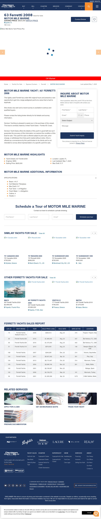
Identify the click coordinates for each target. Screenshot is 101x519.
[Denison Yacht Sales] (11, 454)
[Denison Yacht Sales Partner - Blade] (73, 442)
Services (56, 6)
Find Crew (67, 459)
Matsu (79, 300)
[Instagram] (13, 485)
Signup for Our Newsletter (87, 485)
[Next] (98, 52)
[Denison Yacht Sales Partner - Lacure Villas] (58, 442)
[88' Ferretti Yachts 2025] (38, 289)
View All (42, 233)
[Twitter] (25, 485)
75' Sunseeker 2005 (60, 256)
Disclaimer (60, 484)
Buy (23, 6)
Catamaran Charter (43, 459)
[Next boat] (95, 233)
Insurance (77, 459)
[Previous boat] (92, 233)
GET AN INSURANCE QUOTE (47, 407)
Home (6, 84)
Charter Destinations (43, 467)
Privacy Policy (80, 143)
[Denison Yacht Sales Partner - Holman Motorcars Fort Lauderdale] (42, 442)
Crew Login (67, 462)
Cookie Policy (51, 484)
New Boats (30, 459)
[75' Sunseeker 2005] (62, 245)
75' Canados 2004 (11, 256)
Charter (44, 6)
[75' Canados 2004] (14, 245)
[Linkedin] (17, 485)
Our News (89, 462)
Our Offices (90, 459)
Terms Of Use (42, 484)
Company (68, 6)
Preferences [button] (28, 514)
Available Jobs (68, 456)
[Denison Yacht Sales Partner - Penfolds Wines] (27, 442)
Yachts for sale (17, 84)
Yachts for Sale (31, 456)
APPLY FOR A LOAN (12, 407)
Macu (6, 300)
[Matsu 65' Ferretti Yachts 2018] (86, 289)
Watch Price (32, 21)
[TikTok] (21, 485)
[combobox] (80, 115)
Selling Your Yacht (80, 462)
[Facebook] (10, 485)
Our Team (89, 465)
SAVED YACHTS (95, 1)
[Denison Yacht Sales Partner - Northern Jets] (12, 442)
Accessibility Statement (37, 486)
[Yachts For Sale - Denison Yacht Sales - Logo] (7, 6)
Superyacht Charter (43, 456)
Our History (90, 456)
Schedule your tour (86, 217)
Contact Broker (80, 19)
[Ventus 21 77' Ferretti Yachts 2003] (62, 289)
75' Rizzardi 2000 (35, 256)
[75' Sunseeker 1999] (86, 245)
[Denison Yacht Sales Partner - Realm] (89, 442)
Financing (78, 456)
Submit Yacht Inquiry (77, 135)
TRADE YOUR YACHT (76, 407)
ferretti (43, 84)
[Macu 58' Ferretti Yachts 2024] (14, 289)
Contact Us (90, 468)
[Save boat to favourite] (94, 19)
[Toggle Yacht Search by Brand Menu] (89, 6)
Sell (32, 6)
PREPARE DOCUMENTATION (15, 424)
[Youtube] (6, 485)
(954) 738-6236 (9, 464)
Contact (81, 6)
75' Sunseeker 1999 (84, 256)
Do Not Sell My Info (52, 486)
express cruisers (31, 84)
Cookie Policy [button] (61, 512)
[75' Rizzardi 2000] (38, 245)
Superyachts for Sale (57, 456)
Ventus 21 (56, 300)
